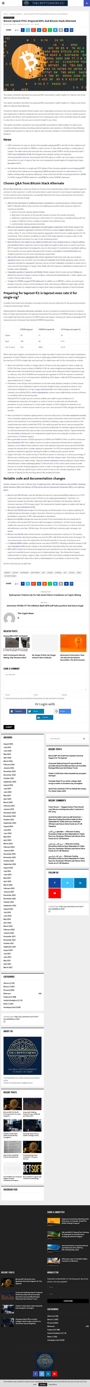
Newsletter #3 (17, 442)
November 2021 (10, 940)
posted (44, 145)
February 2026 (9, 765)
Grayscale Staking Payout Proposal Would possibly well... (31, 1114)
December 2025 (10, 771)
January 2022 (9, 933)
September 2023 (10, 864)
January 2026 (9, 768)
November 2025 (10, 775)
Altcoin (6, 983)
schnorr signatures (51, 461)
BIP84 (43, 177)
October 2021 (9, 943)
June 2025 (7, 792)
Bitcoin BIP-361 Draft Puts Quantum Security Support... (12, 1114)
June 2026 (7, 751)
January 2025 (9, 809)
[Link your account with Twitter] (35, 713)
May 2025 (7, 796)
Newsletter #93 (18, 546)
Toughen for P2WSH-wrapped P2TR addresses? (26, 281)
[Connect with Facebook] (17, 713)
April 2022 (7, 923)
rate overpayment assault (76, 415)
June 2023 (7, 875)
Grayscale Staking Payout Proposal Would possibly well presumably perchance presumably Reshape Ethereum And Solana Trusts (67, 765)
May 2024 (7, 837)
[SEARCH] (83, 738)
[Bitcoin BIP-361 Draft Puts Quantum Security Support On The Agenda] (13, 1104)
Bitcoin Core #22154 (15, 495)
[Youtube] (54, 1373)
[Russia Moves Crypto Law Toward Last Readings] (32, 1168)
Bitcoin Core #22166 (15, 510)
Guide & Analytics (9, 17)
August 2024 (8, 826)
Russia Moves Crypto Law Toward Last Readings (32, 1177)
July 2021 (7, 954)
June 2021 (7, 957)
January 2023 (9, 892)
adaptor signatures (66, 230)
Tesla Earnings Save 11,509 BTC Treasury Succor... (30, 1157)
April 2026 (7, 758)
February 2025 (9, 806)
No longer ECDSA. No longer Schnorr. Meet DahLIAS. (44, 656)
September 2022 (10, 906)
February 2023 (9, 888)
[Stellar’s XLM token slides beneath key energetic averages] (13, 1125)
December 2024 (10, 813)
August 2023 (8, 868)
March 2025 (8, 802)
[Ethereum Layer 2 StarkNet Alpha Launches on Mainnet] (53, 1262)
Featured (7, 997)
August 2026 (8, 744)
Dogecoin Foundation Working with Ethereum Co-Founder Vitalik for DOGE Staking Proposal (75, 1221)
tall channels (46, 558)
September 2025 (10, 782)
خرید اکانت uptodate (56, 832)
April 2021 (7, 964)
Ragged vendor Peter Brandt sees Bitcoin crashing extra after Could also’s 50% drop (66, 809)
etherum (58, 572)
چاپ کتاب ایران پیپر (55, 856)
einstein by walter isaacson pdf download (65, 817)
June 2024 (7, 833)
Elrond (6, 990)
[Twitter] (41, 1373)
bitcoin (15, 572)
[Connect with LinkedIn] (44, 719)
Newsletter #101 (14, 163)
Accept (42, 1384)
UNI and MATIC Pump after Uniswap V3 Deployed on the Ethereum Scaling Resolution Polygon (75, 1234)
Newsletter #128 (24, 154)
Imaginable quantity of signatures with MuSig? (25, 272)
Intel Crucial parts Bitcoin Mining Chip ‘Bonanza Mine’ (15, 656)
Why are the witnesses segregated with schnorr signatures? (31, 257)
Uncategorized (9, 1007)
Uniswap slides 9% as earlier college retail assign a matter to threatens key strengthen (28, 1321)
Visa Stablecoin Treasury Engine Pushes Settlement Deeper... (13, 1178)
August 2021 (8, 950)
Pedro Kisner (54, 807)
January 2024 (9, 851)
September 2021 (10, 947)
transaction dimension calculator (29, 311)
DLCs (29, 392)
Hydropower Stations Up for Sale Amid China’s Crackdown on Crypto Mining (45, 595)
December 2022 (10, 895)
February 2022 (9, 930)
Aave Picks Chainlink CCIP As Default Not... (11, 1156)
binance (7, 572)
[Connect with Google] (62, 713)
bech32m (65, 495)
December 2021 (10, 936)
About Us (8, 1031)
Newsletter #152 (28, 507)
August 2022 (8, 909)
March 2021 (8, 967)
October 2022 (9, 902)
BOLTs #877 (12, 549)
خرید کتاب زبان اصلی (56, 844)
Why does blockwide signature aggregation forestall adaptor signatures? (35, 227)
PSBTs (33, 148)
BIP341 (60, 281)
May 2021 (7, 961)
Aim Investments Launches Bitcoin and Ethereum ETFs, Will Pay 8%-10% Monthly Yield (75, 1247)
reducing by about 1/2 (35, 463)
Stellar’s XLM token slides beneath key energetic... (11, 1135)
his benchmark (60, 275)
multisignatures (43, 392)
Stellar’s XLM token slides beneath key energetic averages (29, 1307)
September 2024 (10, 823)
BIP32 (46, 171)
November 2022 (10, 899)
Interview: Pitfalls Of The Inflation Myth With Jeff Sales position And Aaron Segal (45, 606)
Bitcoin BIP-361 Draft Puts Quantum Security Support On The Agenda (29, 1281)
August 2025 (8, 785)
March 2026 (8, 761)
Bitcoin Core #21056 (15, 534)
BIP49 (83, 174)
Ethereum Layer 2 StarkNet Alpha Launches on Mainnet (74, 1260)
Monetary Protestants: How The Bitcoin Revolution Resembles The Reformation (72, 658)
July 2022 (7, 912)
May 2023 (7, 878)
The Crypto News (10, 24)
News (6, 1004)
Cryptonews (35, 572)
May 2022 (7, 919)
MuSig (76, 272)
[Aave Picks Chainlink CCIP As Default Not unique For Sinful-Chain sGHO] (13, 1147)
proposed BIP (54, 145)
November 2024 (10, 816)
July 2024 (7, 830)
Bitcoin (6, 987)
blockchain (24, 572)
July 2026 (7, 747)
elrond (50, 572)
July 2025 (7, 789)
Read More (53, 1384)
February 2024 (9, 847)
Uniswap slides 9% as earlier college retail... (31, 1134)
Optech (71, 572)
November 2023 (10, 857)
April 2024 (7, 840)
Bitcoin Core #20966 (15, 519)
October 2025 (9, 778)
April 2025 (7, 799)
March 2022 (8, 926)
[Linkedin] (48, 1373)
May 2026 (7, 754)
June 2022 (7, 916)
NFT (65, 572)
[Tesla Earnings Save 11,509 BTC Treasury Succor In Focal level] (32, 1147)
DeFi (43, 572)
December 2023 (10, 854)
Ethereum (7, 994)
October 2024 (9, 820)
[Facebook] (35, 1373)
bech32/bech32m (71, 251)
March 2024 (8, 844)
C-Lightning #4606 (15, 543)
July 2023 (7, 871)
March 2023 (8, 885)
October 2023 (9, 861)
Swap (79, 572)
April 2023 (7, 881)
